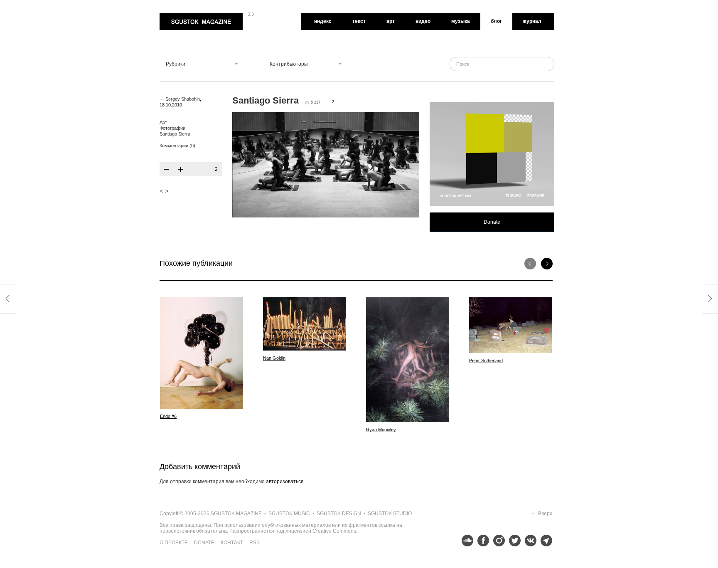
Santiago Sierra (175, 133)
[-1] (167, 169)
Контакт (232, 543)
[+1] (181, 169)
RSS (254, 543)
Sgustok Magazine (181, 16)
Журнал (532, 21)
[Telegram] (544, 540)
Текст (359, 21)
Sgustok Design (339, 513)
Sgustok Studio (390, 513)
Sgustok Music (289, 513)
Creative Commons (334, 531)
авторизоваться (285, 481)
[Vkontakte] (528, 540)
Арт (390, 21)
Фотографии (172, 128)
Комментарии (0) (177, 145)
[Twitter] (513, 540)
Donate (492, 222)
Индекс (323, 21)
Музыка (460, 21)
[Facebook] (481, 540)
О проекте (174, 543)
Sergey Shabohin (182, 98)
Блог (496, 21)
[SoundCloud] (465, 540)
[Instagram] (497, 540)
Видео (423, 21)
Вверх (545, 513)
